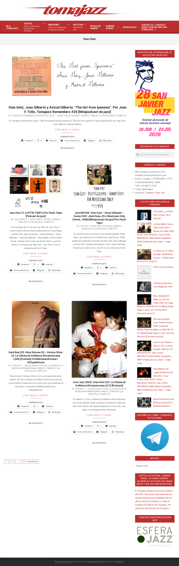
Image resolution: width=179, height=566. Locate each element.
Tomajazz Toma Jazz (155, 192)
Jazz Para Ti (20, 219)
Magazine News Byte (96, 561)
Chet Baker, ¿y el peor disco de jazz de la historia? (163, 215)
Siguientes (33, 461)
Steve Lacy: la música (163, 267)
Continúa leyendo (67, 130)
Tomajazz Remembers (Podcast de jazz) (33, 116)
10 (23, 461)
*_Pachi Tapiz (34, 219)
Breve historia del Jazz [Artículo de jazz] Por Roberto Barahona (163, 402)
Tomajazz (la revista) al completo (108, 116)
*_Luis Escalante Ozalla (34, 365)
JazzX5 (84, 226)
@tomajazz (148, 189)
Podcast (75, 116)
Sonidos (85, 116)
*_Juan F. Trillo (62, 116)
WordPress (120, 561)
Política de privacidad (63, 561)
